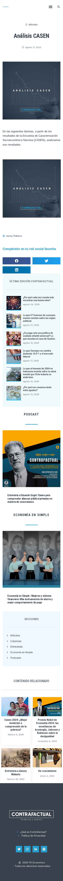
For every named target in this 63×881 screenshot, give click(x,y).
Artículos (33, 24)
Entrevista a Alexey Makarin (16, 772)
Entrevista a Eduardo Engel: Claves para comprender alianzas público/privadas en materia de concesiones (29, 498)
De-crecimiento (47, 770)
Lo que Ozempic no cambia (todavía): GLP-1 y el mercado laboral (38, 353)
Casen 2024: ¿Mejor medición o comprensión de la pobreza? (15, 724)
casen (9, 236)
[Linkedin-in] (35, 849)
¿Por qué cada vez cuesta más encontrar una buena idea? (38, 299)
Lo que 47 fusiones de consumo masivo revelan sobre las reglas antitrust (39, 318)
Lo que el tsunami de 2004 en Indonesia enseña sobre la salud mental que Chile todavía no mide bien (39, 373)
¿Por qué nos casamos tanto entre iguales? (37, 389)
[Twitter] (19, 849)
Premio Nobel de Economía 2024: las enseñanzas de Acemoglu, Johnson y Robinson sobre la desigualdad (47, 728)
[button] (50, 7)
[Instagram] (27, 849)
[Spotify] (44, 849)
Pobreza (17, 236)
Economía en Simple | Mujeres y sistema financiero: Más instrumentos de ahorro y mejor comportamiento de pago (30, 599)
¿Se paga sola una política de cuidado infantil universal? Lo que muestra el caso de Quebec (39, 336)
